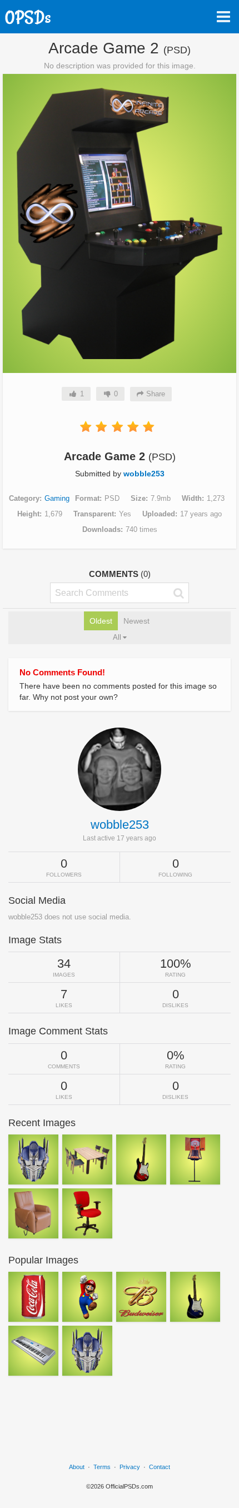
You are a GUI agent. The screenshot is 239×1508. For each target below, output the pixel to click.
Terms (102, 1467)
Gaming (56, 498)
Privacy (130, 1467)
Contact (159, 1467)
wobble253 (144, 473)
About (76, 1467)
